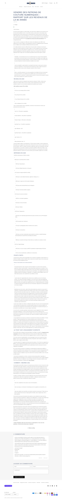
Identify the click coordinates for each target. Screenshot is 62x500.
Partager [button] (16, 24)
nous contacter (31, 360)
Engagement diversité (23, 482)
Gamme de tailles (16, 482)
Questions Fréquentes (32, 482)
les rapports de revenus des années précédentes (35, 38)
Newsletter (38, 482)
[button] (5, 3)
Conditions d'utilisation (45, 482)
